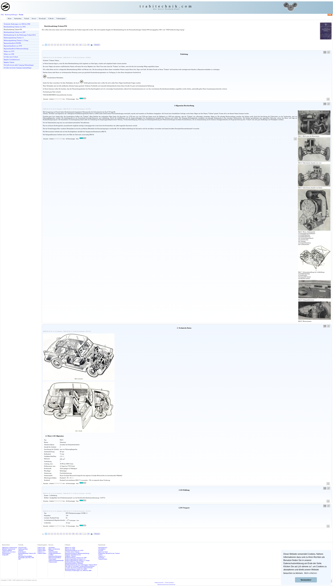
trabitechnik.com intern (9, 552)
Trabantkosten (53, 562)
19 (88, 44)
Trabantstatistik (53, 552)
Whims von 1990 (9, 54)
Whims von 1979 (9, 51)
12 (80, 44)
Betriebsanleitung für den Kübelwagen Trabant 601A (20, 35)
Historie (20, 554)
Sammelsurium (102, 547)
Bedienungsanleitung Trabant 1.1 (14, 37)
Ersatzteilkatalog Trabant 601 (27, 553)
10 (73, 44)
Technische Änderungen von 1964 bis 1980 (17, 24)
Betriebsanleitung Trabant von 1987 (14, 32)
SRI (19, 559)
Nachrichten (17, 18)
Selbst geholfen (23, 549)
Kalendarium (22, 552)
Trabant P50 (41, 547)
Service (34, 18)
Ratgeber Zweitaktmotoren (12, 59)
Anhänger (101, 557)
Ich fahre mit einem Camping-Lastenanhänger (17, 68)
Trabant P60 (41, 549)
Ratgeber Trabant (9, 62)
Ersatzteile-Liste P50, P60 (26, 557)
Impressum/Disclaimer (55, 556)
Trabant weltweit (7, 550)
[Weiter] (92, 45)
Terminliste (52, 547)
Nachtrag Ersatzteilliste (25, 556)
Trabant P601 (41, 550)
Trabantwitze (52, 559)
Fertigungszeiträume (55, 553)
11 (77, 44)
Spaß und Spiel (103, 552)
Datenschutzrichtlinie (55, 557)
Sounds (100, 550)
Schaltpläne (101, 549)
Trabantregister (60, 18)
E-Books (51, 18)
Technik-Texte (22, 547)
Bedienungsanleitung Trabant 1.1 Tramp (16, 40)
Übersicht (96, 44)
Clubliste (51, 550)
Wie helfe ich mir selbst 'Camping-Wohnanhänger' (19, 65)
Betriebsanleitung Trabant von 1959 (14, 26)
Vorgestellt (5, 554)
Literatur (20, 550)
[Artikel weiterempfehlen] (325, 52)
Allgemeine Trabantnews (9, 547)
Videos (100, 554)
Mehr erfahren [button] (310, 573)
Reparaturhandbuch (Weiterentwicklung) (16, 48)
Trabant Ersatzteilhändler (56, 560)
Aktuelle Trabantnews (8, 549)
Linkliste (51, 554)
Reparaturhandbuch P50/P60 (12, 43)
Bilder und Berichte (54, 549)
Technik (26, 18)
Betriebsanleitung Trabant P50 (13, 29)
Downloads (42, 18)
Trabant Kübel (41, 553)
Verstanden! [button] (306, 580)
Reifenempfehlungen (11, 14)
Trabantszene (6, 553)
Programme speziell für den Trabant (109, 553)
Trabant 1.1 (40, 552)
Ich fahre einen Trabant (11, 57)
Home (9, 18)
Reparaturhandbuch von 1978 (13, 46)
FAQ (2, 14)
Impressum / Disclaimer (164, 582)
